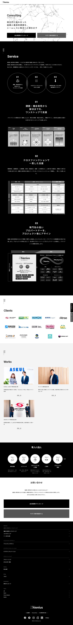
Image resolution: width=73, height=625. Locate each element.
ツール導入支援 (7, 536)
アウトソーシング (7, 559)
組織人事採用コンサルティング (10, 531)
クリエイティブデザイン (9, 543)
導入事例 (5, 569)
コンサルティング (7, 533)
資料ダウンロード (7, 583)
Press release (7, 595)
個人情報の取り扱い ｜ (43, 612)
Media (5, 597)
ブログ (5, 576)
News (5, 593)
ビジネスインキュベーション (10, 551)
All (4, 591)
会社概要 (72, 308)
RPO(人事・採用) (7, 562)
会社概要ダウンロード (21, 35)
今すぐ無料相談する (51, 35)
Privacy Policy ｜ (35, 612)
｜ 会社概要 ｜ (28, 612)
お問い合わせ (71, 317)
